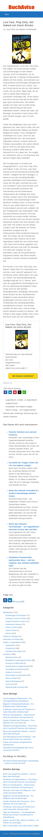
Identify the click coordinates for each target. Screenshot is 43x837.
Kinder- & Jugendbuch (27, 400)
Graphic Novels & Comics (16, 621)
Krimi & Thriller (12, 627)
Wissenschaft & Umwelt (15, 687)
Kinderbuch (10, 648)
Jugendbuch (11, 400)
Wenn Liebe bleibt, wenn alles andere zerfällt (21, 826)
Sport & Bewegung (13, 681)
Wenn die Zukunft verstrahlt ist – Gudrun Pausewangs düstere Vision (24, 493)
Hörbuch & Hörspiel (11, 636)
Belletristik (7, 612)
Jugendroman (12, 403)
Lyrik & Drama (11, 630)
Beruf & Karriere (12, 657)
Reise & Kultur (11, 678)
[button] (5, 392)
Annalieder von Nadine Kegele (19, 407)
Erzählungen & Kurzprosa (16, 615)
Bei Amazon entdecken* (23, 376)
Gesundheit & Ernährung (15, 669)
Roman (8, 633)
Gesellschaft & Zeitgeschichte (17, 666)
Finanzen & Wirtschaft (14, 663)
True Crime (10, 684)
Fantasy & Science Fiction (16, 618)
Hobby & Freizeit (12, 672)
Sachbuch (7, 654)
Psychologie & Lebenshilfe (16, 675)
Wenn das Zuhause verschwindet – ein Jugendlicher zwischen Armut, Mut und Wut (24, 527)
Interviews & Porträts (11, 639)
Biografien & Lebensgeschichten (18, 660)
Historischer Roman (13, 624)
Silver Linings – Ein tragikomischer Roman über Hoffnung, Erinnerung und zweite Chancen (20, 413)
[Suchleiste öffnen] (39, 14)
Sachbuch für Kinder (14, 651)
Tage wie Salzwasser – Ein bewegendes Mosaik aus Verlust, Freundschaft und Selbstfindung (19, 814)
